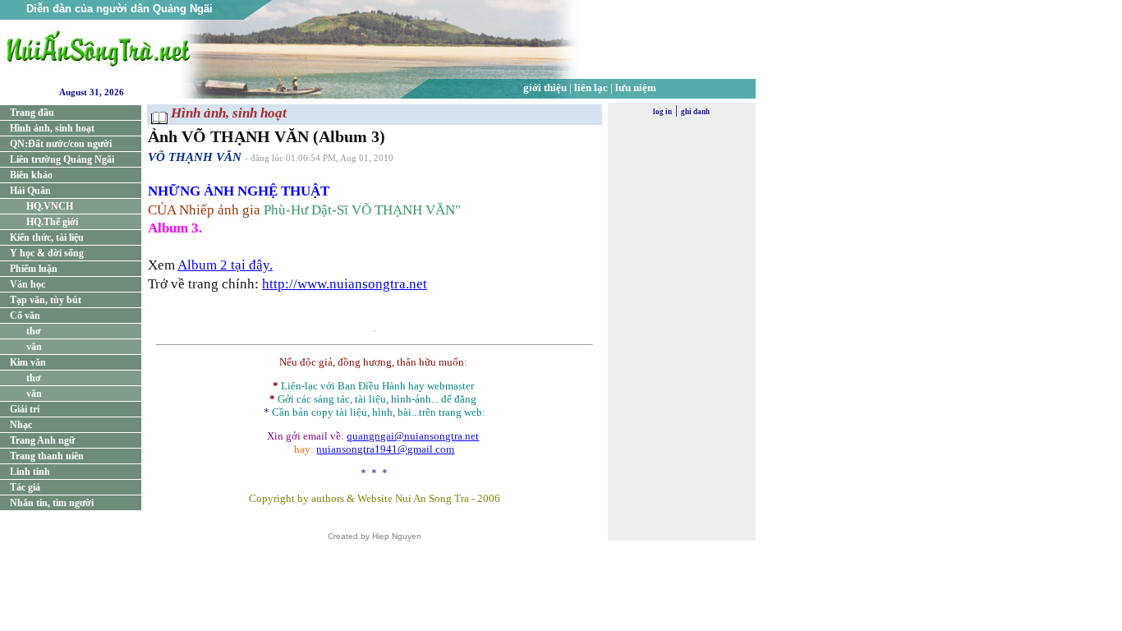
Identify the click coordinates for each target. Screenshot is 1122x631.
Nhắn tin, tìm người (52, 503)
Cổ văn (25, 315)
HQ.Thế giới (52, 222)
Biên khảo (31, 175)
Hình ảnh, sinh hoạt (52, 128)
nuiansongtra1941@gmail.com (385, 449)
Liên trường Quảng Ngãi (62, 159)
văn (34, 346)
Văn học (27, 284)
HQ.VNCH (49, 206)
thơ (33, 331)
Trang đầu (32, 112)
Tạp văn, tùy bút (45, 300)
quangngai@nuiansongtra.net (413, 436)
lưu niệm (635, 87)
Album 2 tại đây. (225, 265)
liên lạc (591, 87)
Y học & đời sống (47, 253)
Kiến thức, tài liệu (47, 237)
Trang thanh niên (47, 456)
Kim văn (28, 362)
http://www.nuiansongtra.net (344, 284)
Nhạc (21, 425)
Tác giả (25, 487)
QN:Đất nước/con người (61, 144)
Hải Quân (30, 190)
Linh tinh (30, 471)
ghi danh (695, 112)
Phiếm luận (33, 268)
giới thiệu (545, 87)
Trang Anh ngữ (42, 440)
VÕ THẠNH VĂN (194, 157)
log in (662, 112)
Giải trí (24, 409)
